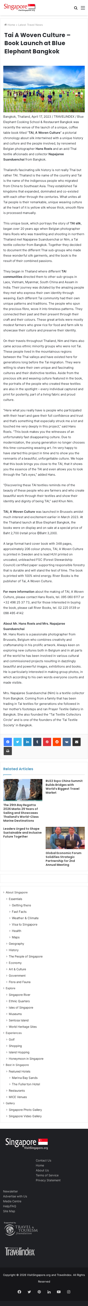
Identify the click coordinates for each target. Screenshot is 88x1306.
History (14, 950)
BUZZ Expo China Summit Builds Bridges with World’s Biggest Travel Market (64, 787)
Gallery (10, 1103)
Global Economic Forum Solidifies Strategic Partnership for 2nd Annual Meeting (63, 859)
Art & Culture (17, 969)
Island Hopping (19, 1052)
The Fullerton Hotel (26, 1084)
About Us (42, 1170)
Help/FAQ (9, 1206)
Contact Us (43, 1160)
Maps (16, 937)
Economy (15, 963)
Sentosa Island (19, 1020)
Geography (16, 943)
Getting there (21, 905)
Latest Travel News (30, 24)
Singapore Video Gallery (25, 1116)
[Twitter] (18, 742)
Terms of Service (47, 1175)
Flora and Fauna (19, 982)
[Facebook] (8, 742)
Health (16, 931)
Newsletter (10, 1191)
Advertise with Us (15, 1196)
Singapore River (19, 994)
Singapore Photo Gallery (25, 1109)
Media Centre (12, 1201)
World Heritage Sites (23, 1026)
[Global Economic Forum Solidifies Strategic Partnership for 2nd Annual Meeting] (65, 838)
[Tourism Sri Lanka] (19, 7)
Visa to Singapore (24, 924)
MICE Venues (18, 1097)
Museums (15, 1014)
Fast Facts (19, 912)
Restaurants (17, 1090)
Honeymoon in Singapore (26, 1058)
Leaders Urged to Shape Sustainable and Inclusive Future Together (22, 833)
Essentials (15, 899)
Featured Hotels (19, 1071)
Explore (10, 988)
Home (11, 24)
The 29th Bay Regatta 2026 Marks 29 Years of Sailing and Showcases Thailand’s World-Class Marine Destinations (21, 813)
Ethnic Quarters (19, 1001)
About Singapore (17, 892)
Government (17, 975)
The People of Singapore (26, 956)
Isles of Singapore (21, 1007)
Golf (12, 1039)
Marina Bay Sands (25, 1078)
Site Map (9, 1211)
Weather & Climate (25, 918)
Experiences (14, 1033)
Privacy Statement (48, 1180)
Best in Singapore (17, 1065)
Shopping (15, 1046)
